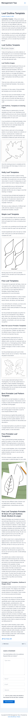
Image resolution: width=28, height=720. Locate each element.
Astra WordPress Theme (14, 716)
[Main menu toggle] (25, 3)
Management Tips (9, 3)
